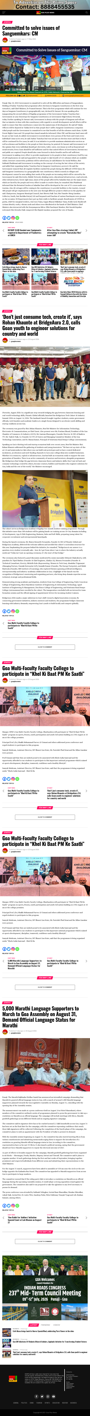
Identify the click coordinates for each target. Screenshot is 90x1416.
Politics (24, 1403)
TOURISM (39, 1403)
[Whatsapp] (17, 218)
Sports (47, 1403)
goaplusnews (16, 41)
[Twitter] (9, 218)
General (16, 1403)
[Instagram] (13, 218)
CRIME (32, 1403)
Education (55, 1403)
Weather (65, 1403)
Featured (19, 222)
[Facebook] (4, 218)
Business (73, 1403)
